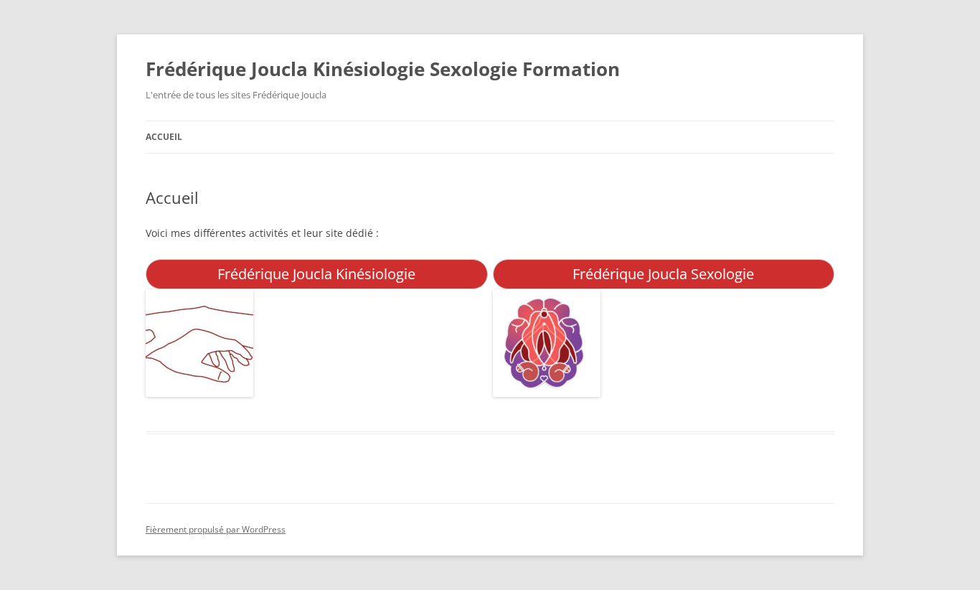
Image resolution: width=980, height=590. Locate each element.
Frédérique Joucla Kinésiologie (316, 274)
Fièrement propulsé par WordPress (216, 529)
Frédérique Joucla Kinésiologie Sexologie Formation (383, 69)
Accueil (164, 137)
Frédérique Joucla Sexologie (663, 274)
